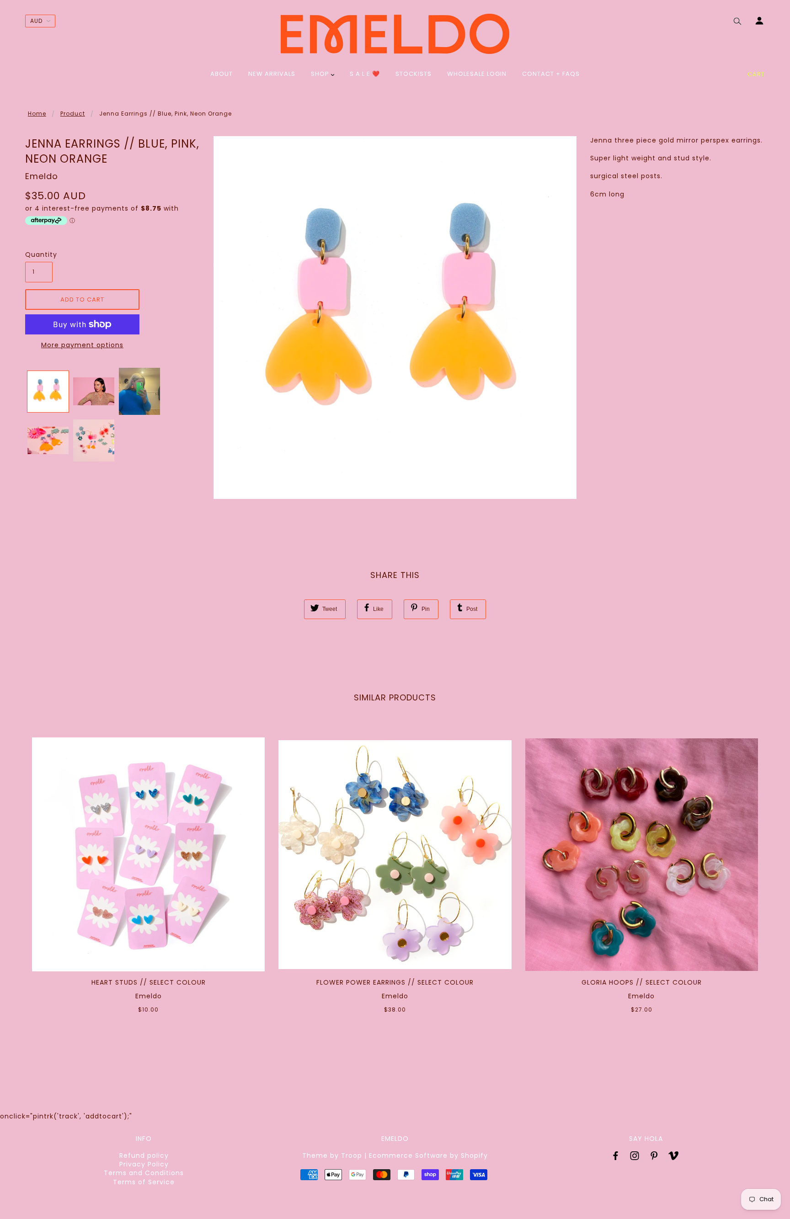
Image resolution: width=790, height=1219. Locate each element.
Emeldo (41, 176)
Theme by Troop (332, 1155)
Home (37, 113)
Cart (756, 74)
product (72, 113)
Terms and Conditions (144, 1172)
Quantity (39, 254)
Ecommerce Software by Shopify (428, 1155)
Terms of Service (144, 1182)
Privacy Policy (144, 1164)
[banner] (395, 34)
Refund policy (144, 1155)
